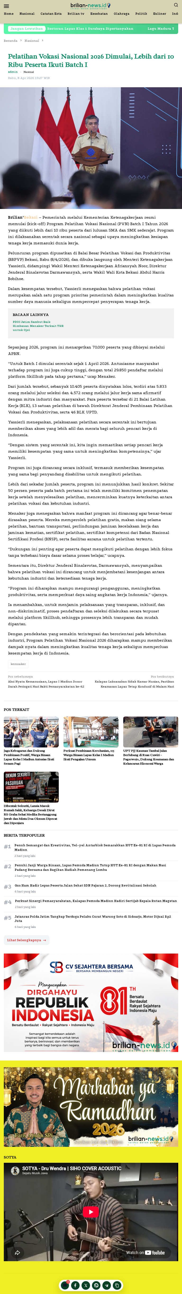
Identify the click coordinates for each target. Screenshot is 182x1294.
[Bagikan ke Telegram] (106, 1285)
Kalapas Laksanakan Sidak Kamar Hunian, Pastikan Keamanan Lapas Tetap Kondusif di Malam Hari (134, 681)
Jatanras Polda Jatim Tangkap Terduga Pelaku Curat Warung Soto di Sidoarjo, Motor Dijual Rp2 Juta (93, 919)
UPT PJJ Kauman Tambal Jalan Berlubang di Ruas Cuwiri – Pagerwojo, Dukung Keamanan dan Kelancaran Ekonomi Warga (148, 757)
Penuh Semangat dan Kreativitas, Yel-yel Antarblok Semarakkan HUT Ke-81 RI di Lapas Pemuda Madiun (95, 847)
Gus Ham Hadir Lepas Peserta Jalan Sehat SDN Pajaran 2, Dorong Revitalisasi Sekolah (85, 885)
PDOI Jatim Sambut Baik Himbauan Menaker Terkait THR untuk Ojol (38, 326)
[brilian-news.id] (91, 5)
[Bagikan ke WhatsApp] (96, 1285)
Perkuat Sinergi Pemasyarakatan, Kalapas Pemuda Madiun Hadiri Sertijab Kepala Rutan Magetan (96, 901)
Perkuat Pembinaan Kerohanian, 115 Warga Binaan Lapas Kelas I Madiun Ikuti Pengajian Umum (89, 755)
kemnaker (18, 664)
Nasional (28, 71)
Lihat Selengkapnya (26, 940)
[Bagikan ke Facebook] (75, 1285)
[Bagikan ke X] (86, 1285)
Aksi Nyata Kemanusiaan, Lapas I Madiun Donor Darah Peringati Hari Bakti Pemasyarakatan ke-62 (46, 681)
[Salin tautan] (117, 1285)
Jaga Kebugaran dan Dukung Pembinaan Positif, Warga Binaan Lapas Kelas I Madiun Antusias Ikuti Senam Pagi (29, 757)
